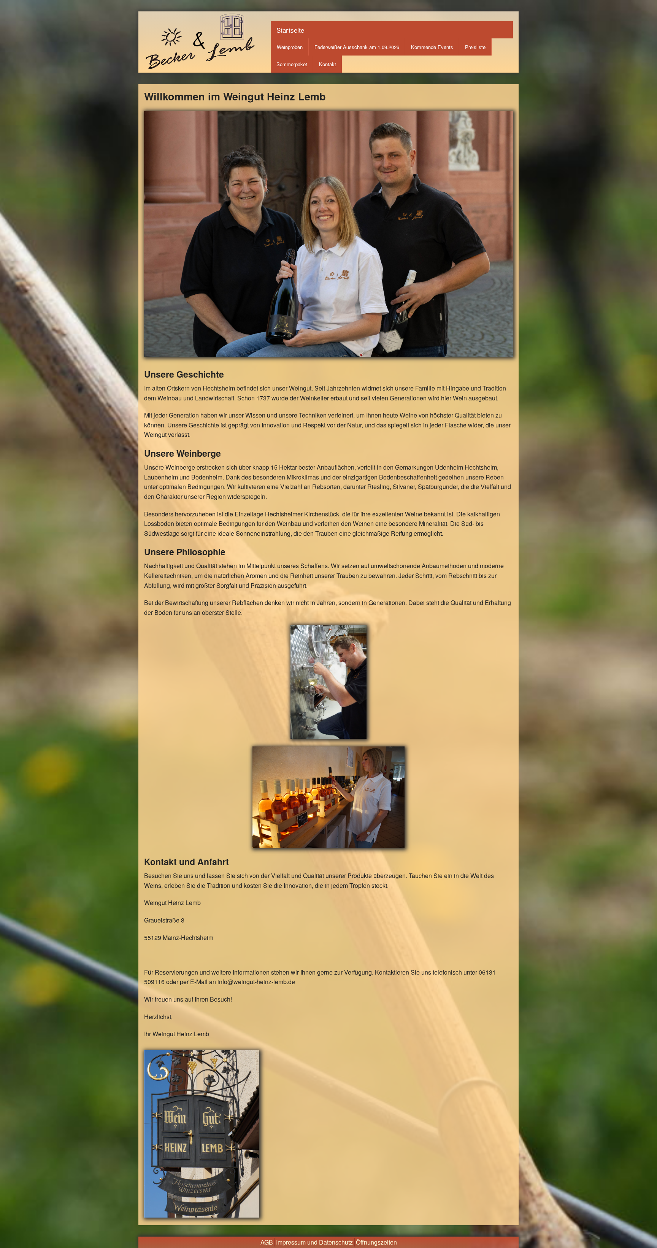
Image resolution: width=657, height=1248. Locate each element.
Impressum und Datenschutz (314, 1242)
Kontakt (327, 64)
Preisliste (475, 47)
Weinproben (290, 47)
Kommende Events (432, 47)
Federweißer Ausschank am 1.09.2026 (356, 47)
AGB (266, 1242)
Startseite (290, 30)
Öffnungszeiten (376, 1242)
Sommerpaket (291, 64)
